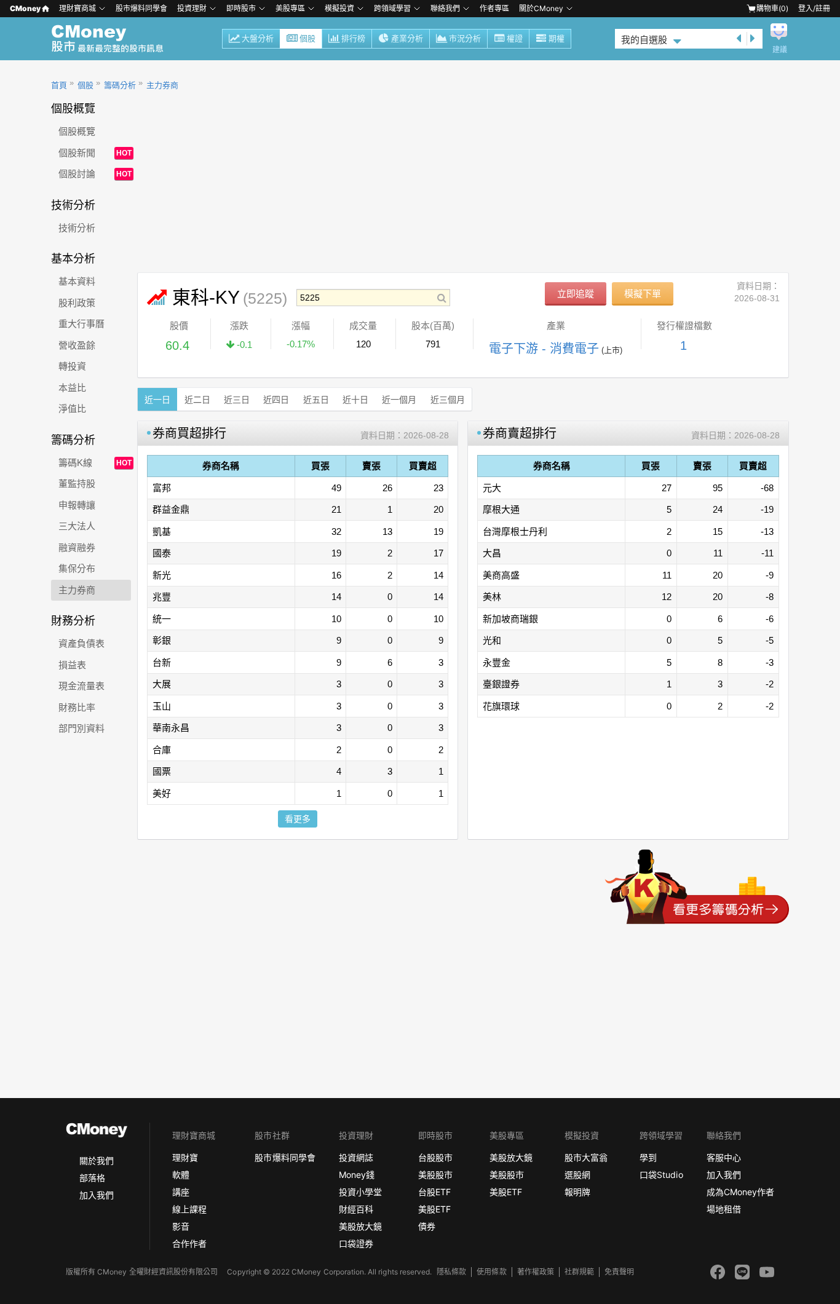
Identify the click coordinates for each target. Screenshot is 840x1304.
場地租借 (724, 1209)
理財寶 (185, 1157)
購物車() (772, 8)
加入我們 (96, 1195)
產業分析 (407, 38)
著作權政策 (535, 1271)
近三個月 (447, 400)
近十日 (355, 400)
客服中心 (724, 1157)
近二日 (197, 400)
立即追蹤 (575, 293)
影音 (180, 1226)
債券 (426, 1226)
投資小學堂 (360, 1192)
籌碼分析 (120, 85)
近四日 (276, 400)
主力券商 (162, 85)
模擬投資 (339, 8)
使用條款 (491, 1271)
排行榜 (353, 38)
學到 (648, 1157)
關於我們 (96, 1160)
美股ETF (434, 1209)
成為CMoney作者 (740, 1192)
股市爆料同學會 (141, 8)
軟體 (180, 1174)
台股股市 (435, 1157)
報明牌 (577, 1192)
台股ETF (434, 1192)
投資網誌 (356, 1157)
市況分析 (465, 38)
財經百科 (356, 1209)
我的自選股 (644, 39)
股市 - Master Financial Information (114, 38)
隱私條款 (451, 1271)
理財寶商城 (77, 8)
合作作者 (189, 1243)
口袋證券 (356, 1243)
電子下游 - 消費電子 (544, 348)
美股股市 (435, 1174)
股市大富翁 (586, 1157)
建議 (779, 49)
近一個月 (399, 400)
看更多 (298, 819)
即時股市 (241, 8)
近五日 (316, 400)
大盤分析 (258, 38)
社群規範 (579, 1271)
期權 (557, 38)
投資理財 (192, 8)
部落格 (92, 1177)
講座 (180, 1192)
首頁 (59, 85)
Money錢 (356, 1174)
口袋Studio (661, 1174)
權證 (515, 38)
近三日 (237, 400)
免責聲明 (619, 1271)
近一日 (157, 400)
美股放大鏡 (360, 1226)
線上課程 (189, 1209)
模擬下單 (642, 293)
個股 (307, 38)
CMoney (25, 8)
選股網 (577, 1174)
